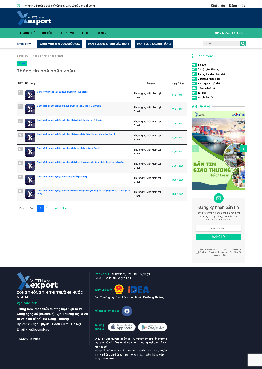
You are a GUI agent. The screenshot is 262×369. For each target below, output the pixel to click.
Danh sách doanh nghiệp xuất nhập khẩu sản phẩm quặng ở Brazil (68, 148)
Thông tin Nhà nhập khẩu (209, 74)
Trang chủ (27, 33)
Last (65, 208)
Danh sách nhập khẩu (230, 33)
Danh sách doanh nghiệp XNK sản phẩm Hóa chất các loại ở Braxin (69, 106)
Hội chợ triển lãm (204, 88)
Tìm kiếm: (25, 44)
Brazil (22, 63)
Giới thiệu (218, 6)
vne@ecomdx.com (39, 329)
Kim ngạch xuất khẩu (206, 83)
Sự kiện (101, 33)
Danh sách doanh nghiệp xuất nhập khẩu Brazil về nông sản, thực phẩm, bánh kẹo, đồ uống (80, 162)
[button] (242, 149)
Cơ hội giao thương (205, 69)
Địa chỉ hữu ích (203, 97)
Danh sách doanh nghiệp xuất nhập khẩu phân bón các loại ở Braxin (69, 120)
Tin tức (47, 33)
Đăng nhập (237, 6)
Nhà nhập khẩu (106, 278)
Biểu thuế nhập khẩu (206, 78)
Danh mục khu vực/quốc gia (59, 43)
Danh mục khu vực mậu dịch (108, 43)
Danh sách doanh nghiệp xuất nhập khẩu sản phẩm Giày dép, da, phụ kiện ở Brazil (76, 134)
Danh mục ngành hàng (154, 43)
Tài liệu (85, 33)
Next (55, 208)
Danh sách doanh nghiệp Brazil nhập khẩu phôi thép (62, 176)
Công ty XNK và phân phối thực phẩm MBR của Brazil (62, 92)
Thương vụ (66, 33)
